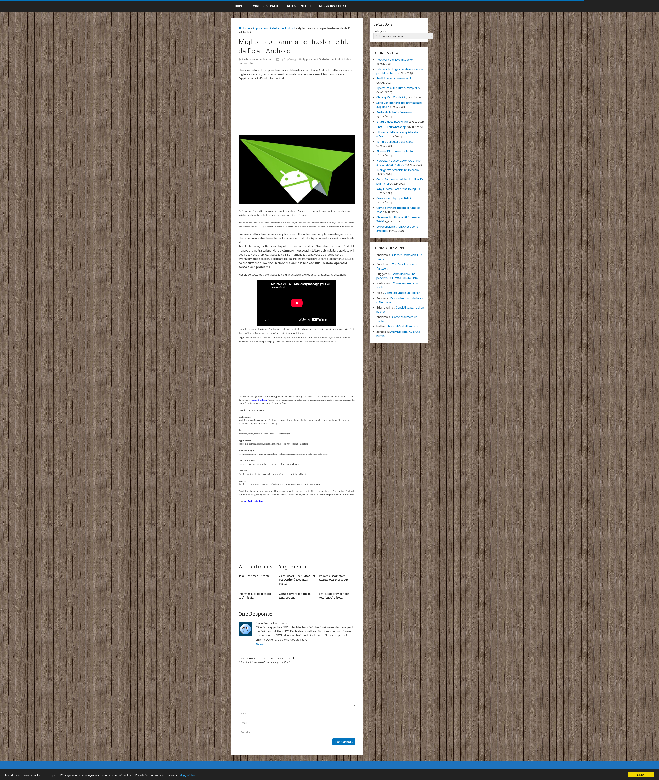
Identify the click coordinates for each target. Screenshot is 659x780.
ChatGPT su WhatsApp (391, 127)
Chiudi (641, 774)
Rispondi (260, 644)
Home (239, 6)
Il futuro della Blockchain (392, 121)
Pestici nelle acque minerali (393, 78)
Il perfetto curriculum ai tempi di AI (398, 88)
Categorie (379, 31)
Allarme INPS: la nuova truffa (394, 151)
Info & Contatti (298, 6)
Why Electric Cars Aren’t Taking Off (398, 189)
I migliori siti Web (265, 6)
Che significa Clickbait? (390, 97)
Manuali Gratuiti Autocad (403, 326)
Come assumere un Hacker (402, 292)
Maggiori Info (187, 775)
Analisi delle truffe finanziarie (394, 112)
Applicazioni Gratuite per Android (274, 28)
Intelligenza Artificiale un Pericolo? (398, 170)
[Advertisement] (297, 108)
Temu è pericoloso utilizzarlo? (395, 141)
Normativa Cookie (333, 6)
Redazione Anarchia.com (257, 59)
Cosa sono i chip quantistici (393, 198)
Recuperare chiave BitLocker (395, 59)
